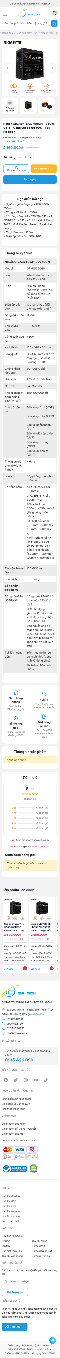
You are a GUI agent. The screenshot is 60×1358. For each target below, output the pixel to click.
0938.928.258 (14, 1019)
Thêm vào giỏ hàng (16, 170)
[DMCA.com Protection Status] (33, 1169)
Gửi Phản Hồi (13, 1326)
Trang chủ (7, 32)
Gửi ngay (13, 1292)
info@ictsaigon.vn (16, 1033)
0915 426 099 (19, 1059)
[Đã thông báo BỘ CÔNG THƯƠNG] (14, 1169)
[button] (52, 68)
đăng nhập (25, 846)
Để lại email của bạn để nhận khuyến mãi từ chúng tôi (29, 1272)
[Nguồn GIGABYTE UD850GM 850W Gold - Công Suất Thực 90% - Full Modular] (42, 909)
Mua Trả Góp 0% (43, 168)
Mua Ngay (30, 179)
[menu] (5, 13)
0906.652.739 (14, 1023)
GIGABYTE (21, 141)
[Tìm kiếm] (54, 23)
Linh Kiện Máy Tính (27, 32)
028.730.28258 (15, 1028)
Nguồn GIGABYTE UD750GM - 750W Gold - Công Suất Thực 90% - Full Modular (28, 127)
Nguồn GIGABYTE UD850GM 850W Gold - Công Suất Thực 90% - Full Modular (40, 931)
